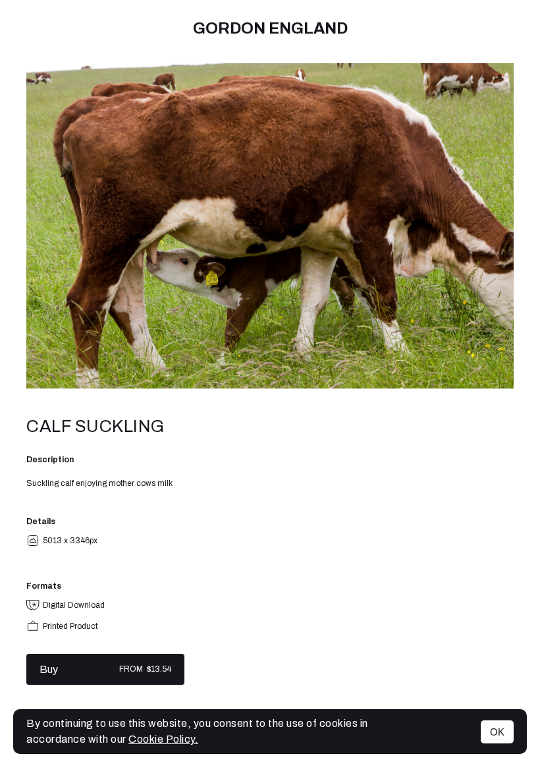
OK (497, 731)
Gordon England (270, 28)
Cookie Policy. (163, 739)
